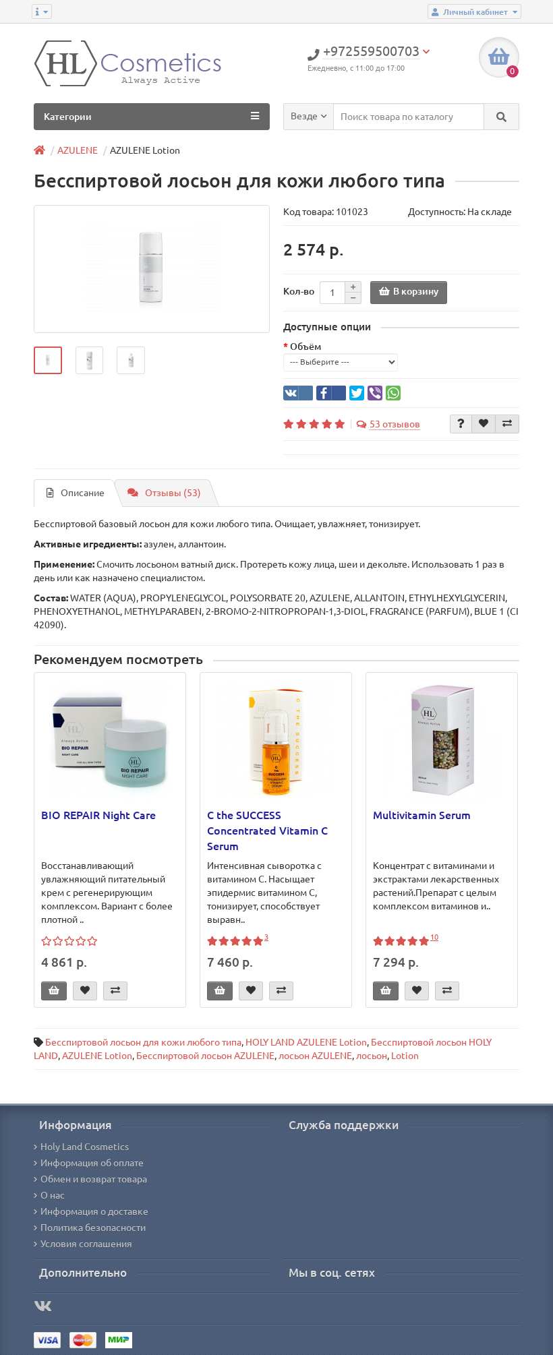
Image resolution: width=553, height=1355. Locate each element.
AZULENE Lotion (97, 1055)
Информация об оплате (92, 1162)
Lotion (405, 1055)
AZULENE (77, 150)
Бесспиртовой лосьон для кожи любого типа (143, 1042)
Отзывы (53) (173, 492)
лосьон (371, 1055)
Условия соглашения (86, 1243)
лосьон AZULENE (315, 1055)
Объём (305, 346)
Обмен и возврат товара (93, 1179)
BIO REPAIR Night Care (98, 815)
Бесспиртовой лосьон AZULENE (205, 1055)
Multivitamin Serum (422, 815)
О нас (52, 1195)
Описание (83, 492)
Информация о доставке (94, 1211)
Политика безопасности (93, 1227)
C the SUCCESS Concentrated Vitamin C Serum (267, 830)
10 (434, 937)
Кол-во (298, 291)
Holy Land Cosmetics (84, 1146)
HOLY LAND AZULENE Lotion (306, 1042)
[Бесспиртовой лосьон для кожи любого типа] (152, 269)
